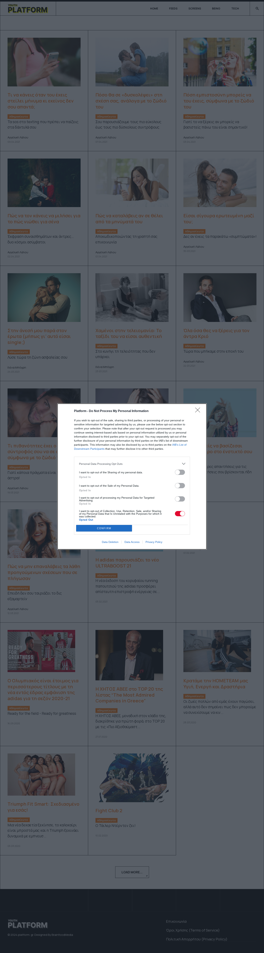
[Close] (199, 411)
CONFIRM (104, 528)
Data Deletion (110, 541)
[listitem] (132, 464)
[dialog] (132, 476)
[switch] (180, 472)
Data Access (132, 541)
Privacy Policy (154, 541)
